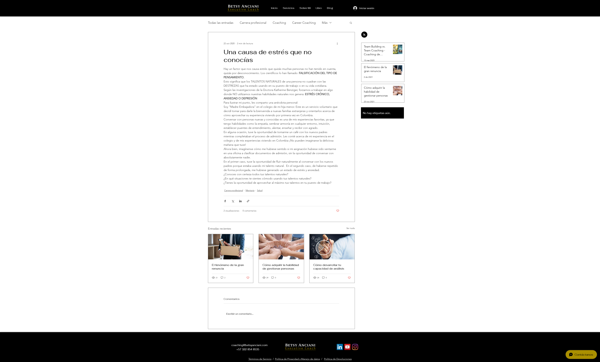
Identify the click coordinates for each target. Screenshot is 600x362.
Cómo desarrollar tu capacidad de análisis (328, 266)
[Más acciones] (337, 43)
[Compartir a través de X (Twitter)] (232, 201)
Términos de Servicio (260, 358)
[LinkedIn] (340, 347)
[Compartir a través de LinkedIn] (240, 201)
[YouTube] (347, 347)
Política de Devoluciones (338, 358)
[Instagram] (355, 347)
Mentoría (250, 190)
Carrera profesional (253, 23)
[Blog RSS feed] (364, 35)
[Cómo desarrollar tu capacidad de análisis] (332, 246)
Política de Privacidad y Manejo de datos (297, 358)
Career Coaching (304, 23)
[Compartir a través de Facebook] (225, 201)
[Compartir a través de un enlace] (248, 201)
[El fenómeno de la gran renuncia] (230, 246)
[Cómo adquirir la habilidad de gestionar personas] (281, 246)
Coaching (279, 23)
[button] (350, 22)
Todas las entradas (220, 23)
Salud (259, 190)
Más (325, 23)
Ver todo (350, 228)
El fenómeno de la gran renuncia (228, 266)
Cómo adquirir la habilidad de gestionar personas (280, 266)
